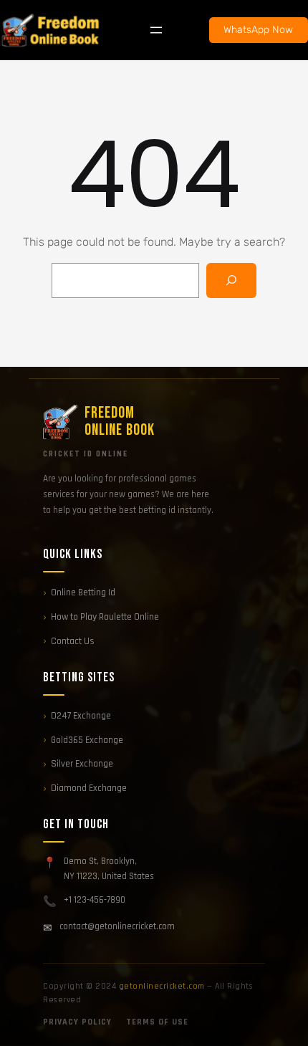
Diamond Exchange (89, 788)
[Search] (231, 280)
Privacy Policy (77, 1022)
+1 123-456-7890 (94, 900)
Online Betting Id (83, 592)
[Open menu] (156, 30)
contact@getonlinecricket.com (117, 926)
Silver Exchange (82, 763)
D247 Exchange (81, 715)
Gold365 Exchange (87, 740)
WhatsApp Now (258, 30)
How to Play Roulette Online (105, 616)
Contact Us (73, 641)
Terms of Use (157, 1022)
